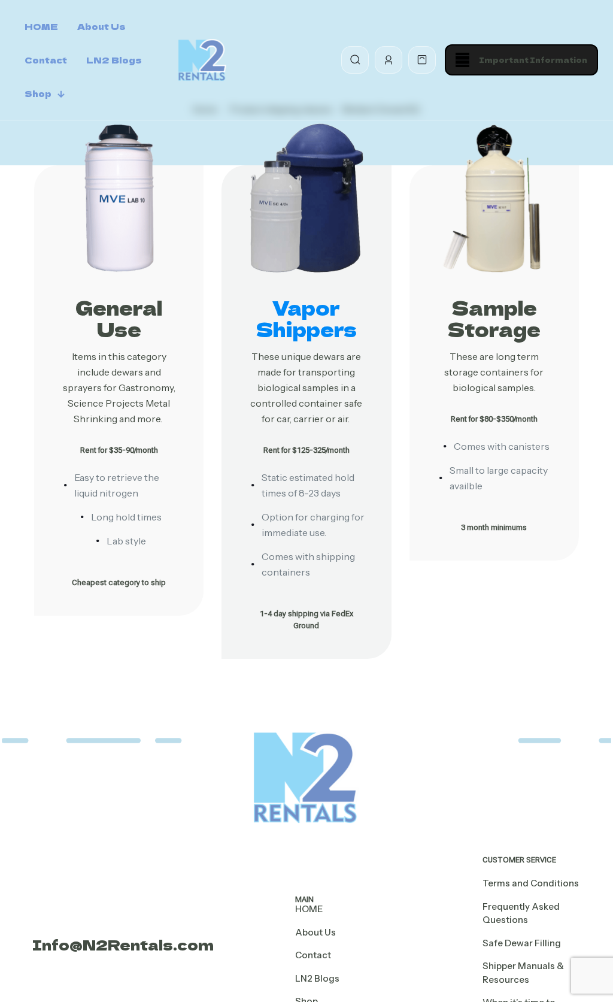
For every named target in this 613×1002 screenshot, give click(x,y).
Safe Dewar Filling (521, 943)
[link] (118, 198)
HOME (309, 909)
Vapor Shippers (306, 318)
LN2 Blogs (317, 978)
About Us (315, 932)
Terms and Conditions (530, 883)
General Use (118, 318)
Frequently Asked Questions (521, 913)
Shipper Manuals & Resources (523, 972)
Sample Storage (494, 318)
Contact (313, 955)
